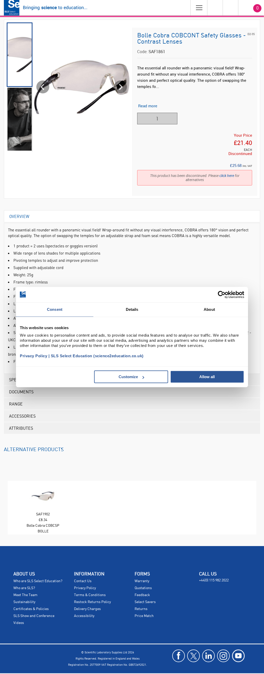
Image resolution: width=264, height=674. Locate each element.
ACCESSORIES (22, 416)
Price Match (144, 616)
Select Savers (145, 602)
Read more (147, 105)
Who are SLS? (24, 588)
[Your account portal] (214, 7)
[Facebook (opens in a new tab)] (178, 655)
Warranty (142, 581)
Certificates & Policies (31, 609)
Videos (18, 623)
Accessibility (84, 616)
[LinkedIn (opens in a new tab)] (208, 655)
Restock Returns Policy (92, 602)
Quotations (143, 588)
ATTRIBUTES (21, 428)
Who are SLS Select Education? (37, 581)
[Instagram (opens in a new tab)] (223, 655)
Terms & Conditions (90, 595)
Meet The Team (25, 595)
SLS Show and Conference (33, 616)
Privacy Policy (85, 588)
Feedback (142, 595)
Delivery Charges (87, 609)
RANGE (16, 404)
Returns (141, 609)
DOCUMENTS (21, 391)
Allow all (207, 377)
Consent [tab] (54, 309)
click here (226, 175)
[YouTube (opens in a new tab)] (238, 655)
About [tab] (209, 309)
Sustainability (24, 602)
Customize (128, 377)
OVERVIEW (19, 216)
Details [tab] (132, 309)
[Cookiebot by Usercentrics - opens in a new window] (221, 294)
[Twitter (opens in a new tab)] (193, 655)
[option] (43, 507)
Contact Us (83, 581)
